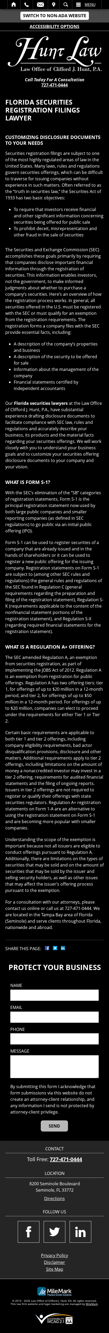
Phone (17, 1029)
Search (66, 4)
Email (40, 4)
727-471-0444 (54, 85)
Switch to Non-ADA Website (54, 16)
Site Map (54, 1269)
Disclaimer (54, 1262)
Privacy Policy (54, 1255)
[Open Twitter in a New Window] (54, 1232)
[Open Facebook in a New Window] (28, 1232)
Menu (90, 4)
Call (26, 4)
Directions (54, 1198)
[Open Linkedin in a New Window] (80, 1232)
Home (14, 4)
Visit (53, 4)
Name (16, 985)
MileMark (92, 1304)
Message (19, 1051)
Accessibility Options (54, 26)
